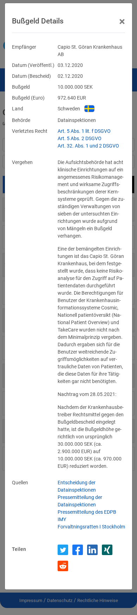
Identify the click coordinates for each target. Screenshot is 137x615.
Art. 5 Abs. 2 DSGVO (80, 138)
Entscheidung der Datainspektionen (77, 486)
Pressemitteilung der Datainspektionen (80, 500)
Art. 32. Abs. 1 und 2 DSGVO (88, 146)
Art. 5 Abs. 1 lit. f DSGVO (84, 131)
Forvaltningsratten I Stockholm (91, 526)
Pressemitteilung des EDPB (87, 512)
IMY (62, 519)
